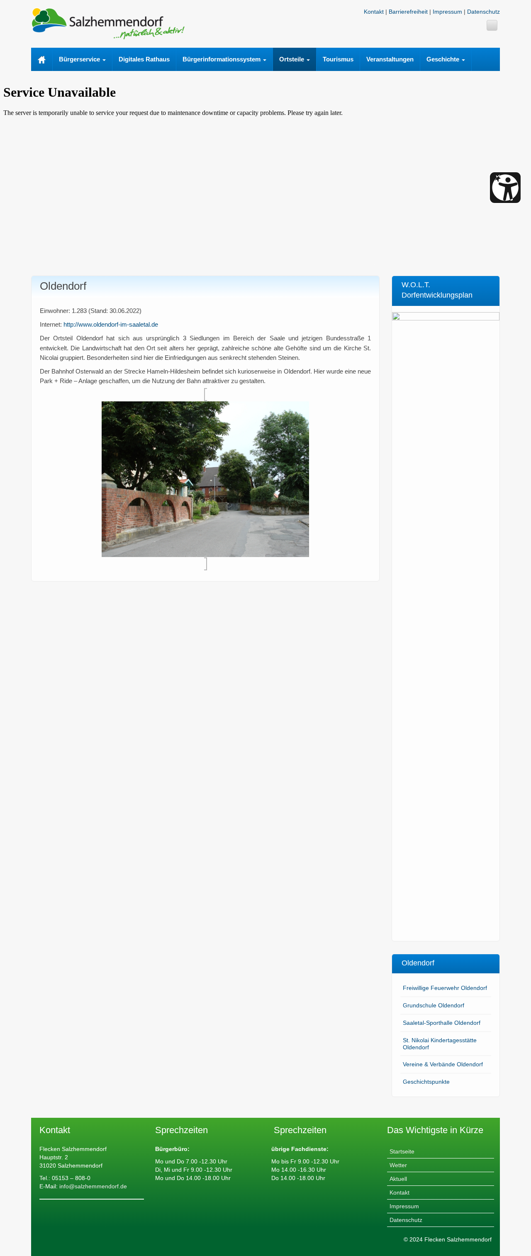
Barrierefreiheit (408, 11)
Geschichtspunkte (426, 1081)
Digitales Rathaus (144, 59)
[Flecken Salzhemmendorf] (108, 23)
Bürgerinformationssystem (222, 59)
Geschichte (443, 59)
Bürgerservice (80, 59)
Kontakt (374, 11)
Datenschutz (483, 11)
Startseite (402, 1151)
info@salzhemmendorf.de (92, 1186)
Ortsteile (292, 59)
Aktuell (398, 1178)
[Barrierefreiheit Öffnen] (505, 187)
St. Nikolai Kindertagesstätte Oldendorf (440, 1044)
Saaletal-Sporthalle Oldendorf (441, 1022)
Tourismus (338, 59)
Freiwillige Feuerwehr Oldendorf (445, 988)
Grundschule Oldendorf (433, 1005)
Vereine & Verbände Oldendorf (443, 1064)
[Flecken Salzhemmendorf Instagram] (492, 25)
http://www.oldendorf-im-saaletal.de (110, 324)
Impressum (447, 11)
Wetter (398, 1165)
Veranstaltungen (390, 59)
